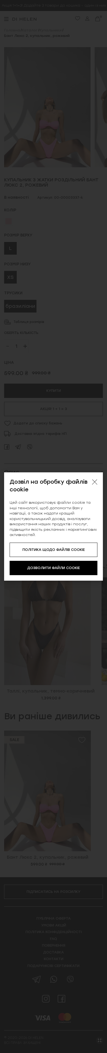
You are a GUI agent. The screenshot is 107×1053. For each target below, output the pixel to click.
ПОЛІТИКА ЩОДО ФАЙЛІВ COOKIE (53, 550)
